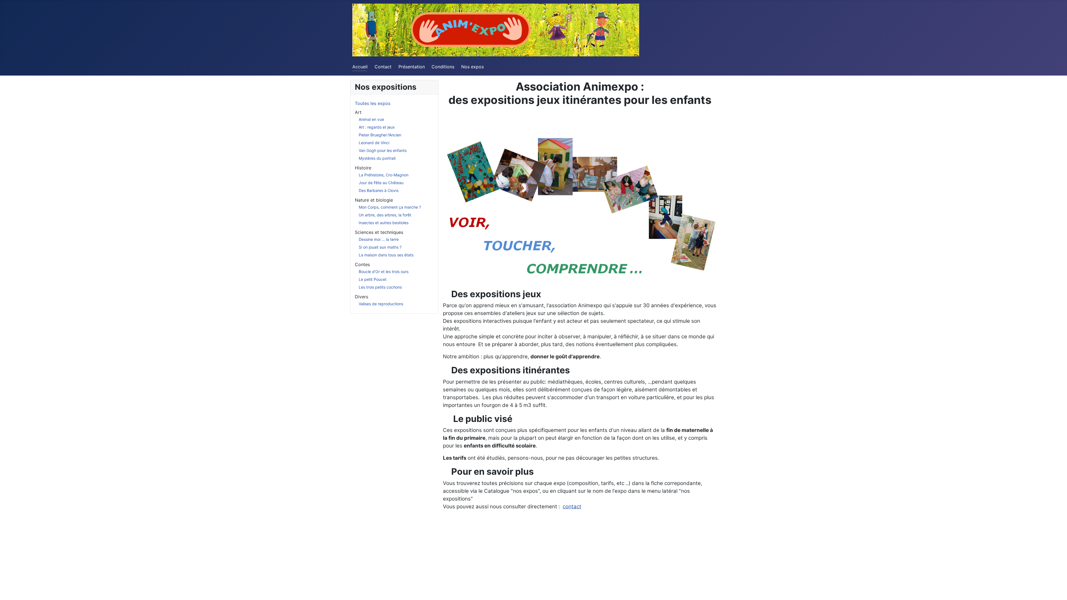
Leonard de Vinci (374, 142)
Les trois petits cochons (380, 287)
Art (358, 112)
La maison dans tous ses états (386, 254)
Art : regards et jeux (377, 127)
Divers (361, 296)
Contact (383, 66)
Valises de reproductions (381, 303)
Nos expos (472, 66)
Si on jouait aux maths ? (380, 247)
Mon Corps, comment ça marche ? (390, 207)
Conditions (443, 66)
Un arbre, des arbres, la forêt (385, 214)
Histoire (363, 168)
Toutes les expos (372, 103)
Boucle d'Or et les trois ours (383, 271)
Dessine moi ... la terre (379, 239)
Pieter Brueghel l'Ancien (380, 134)
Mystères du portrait (377, 158)
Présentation (411, 66)
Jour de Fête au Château (381, 182)
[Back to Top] (1057, 590)
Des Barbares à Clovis (378, 190)
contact (572, 506)
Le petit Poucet (373, 279)
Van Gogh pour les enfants (383, 150)
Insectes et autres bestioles (383, 222)
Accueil (360, 66)
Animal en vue (371, 119)
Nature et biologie (374, 200)
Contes (362, 264)
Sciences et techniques (379, 232)
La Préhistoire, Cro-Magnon (383, 174)
